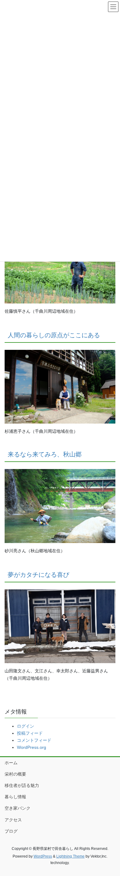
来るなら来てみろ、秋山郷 (45, 454)
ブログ (11, 831)
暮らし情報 (15, 796)
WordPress (43, 856)
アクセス (13, 819)
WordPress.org (31, 747)
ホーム (11, 762)
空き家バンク (17, 808)
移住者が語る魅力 (22, 785)
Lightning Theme (70, 856)
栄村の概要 (15, 774)
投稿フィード (30, 733)
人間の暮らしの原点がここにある (54, 335)
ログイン (25, 726)
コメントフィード (34, 740)
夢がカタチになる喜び (38, 574)
